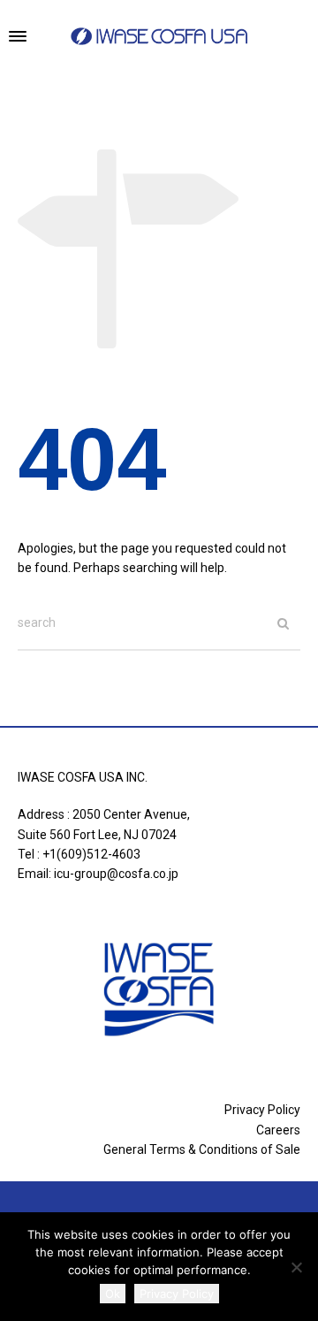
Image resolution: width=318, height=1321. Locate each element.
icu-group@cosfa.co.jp (116, 874)
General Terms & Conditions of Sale (201, 1149)
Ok (112, 1294)
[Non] (296, 1267)
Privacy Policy (262, 1110)
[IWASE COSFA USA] (159, 36)
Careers (278, 1130)
